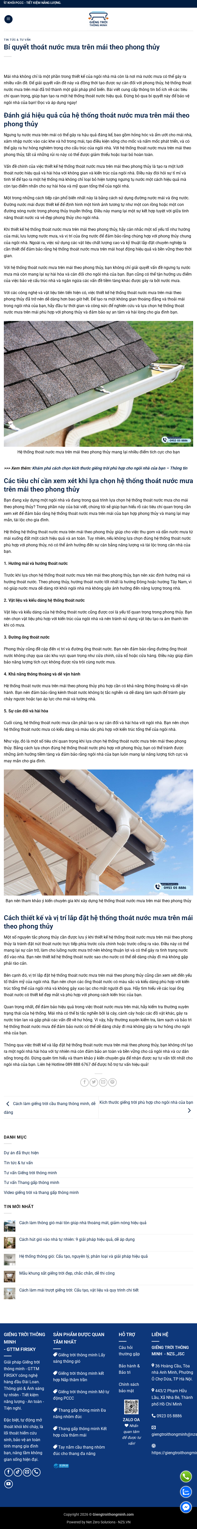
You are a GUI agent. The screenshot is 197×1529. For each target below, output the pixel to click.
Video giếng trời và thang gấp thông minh (41, 1192)
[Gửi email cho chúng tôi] (27, 1472)
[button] (8, 19)
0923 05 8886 (169, 1415)
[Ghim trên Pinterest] (112, 1082)
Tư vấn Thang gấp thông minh (31, 1182)
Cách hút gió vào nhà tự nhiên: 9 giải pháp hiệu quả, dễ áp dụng (77, 1239)
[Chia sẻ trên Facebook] (84, 1082)
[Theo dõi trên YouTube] (8, 1484)
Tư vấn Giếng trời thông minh (30, 1172)
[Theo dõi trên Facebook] (8, 1472)
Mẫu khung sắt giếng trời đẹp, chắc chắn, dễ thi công (67, 1273)
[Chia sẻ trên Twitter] (94, 1082)
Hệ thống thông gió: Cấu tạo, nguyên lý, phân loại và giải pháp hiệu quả (83, 1256)
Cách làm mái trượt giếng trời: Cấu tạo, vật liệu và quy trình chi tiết (79, 1290)
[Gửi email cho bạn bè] (103, 1082)
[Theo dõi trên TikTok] (18, 1472)
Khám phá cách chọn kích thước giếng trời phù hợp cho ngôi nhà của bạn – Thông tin (109, 468)
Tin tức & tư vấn (17, 39)
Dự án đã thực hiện (21, 1152)
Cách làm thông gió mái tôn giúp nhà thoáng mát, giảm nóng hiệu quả (82, 1222)
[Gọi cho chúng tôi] (36, 1472)
